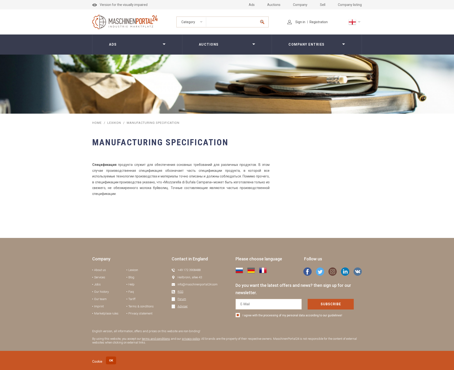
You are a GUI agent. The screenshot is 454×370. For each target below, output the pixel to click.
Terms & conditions (141, 306)
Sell (322, 5)
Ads (252, 5)
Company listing (350, 5)
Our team (100, 299)
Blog (131, 277)
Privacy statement (140, 313)
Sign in (300, 22)
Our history (101, 291)
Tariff (131, 299)
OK (111, 360)
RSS (180, 291)
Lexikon (114, 123)
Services (99, 277)
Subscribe (331, 304)
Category (188, 22)
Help (131, 284)
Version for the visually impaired (124, 5)
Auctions (273, 5)
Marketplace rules (106, 313)
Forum (182, 299)
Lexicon (133, 270)
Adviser (183, 306)
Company (300, 5)
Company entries (306, 44)
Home (97, 123)
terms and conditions (156, 338)
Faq (131, 291)
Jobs (97, 284)
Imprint (99, 306)
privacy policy (191, 338)
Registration (319, 22)
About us (100, 270)
